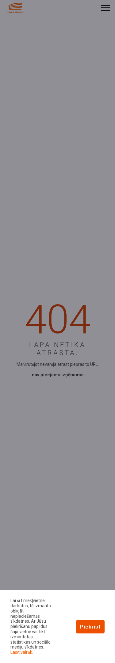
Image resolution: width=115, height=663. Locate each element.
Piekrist (90, 627)
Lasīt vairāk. (21, 652)
